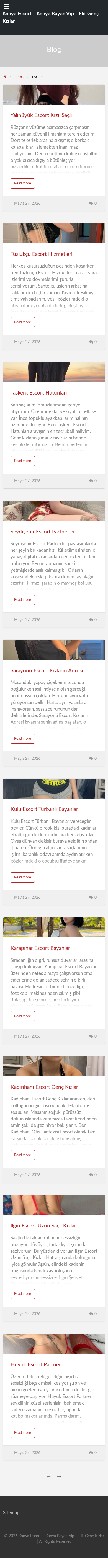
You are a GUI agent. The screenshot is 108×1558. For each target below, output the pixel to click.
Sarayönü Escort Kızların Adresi (47, 670)
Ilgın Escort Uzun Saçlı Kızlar (43, 1226)
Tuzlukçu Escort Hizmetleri (42, 254)
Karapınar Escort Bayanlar (40, 948)
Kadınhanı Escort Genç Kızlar (44, 1087)
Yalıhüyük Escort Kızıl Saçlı (41, 115)
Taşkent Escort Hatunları (39, 393)
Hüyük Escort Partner (36, 1365)
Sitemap (11, 1512)
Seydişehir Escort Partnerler (43, 532)
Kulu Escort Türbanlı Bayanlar (44, 809)
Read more (24, 184)
